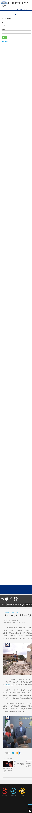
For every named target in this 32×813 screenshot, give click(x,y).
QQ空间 (22, 795)
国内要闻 (9, 604)
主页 (10, 612)
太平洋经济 (22, 604)
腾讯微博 (13, 795)
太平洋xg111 (9, 685)
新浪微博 (4, 795)
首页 (3, 604)
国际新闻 (16, 604)
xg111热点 (29, 604)
